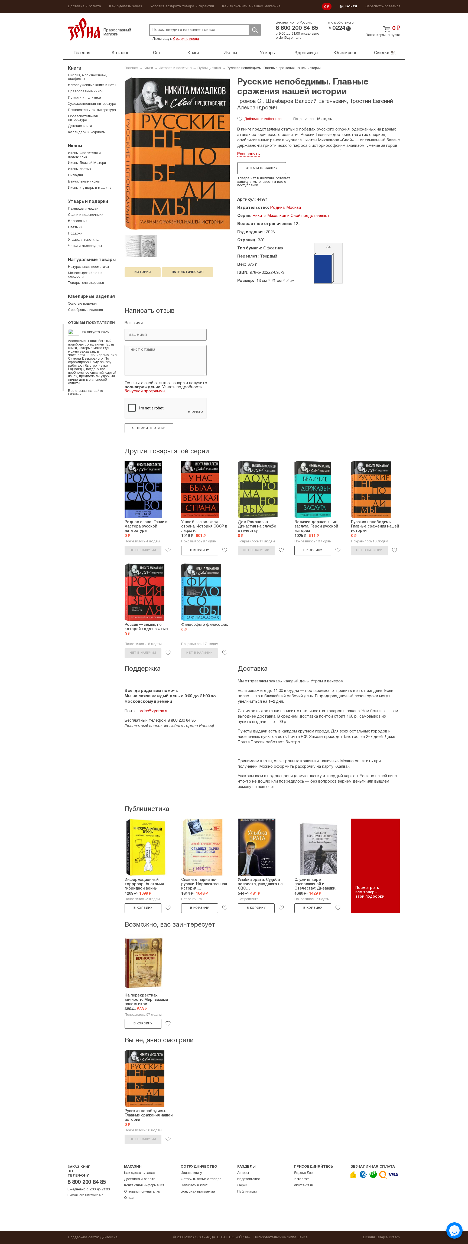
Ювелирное (345, 53)
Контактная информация (144, 1185)
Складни (75, 175)
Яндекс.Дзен (304, 1173)
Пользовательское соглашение (280, 1237)
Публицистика (209, 68)
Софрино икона (186, 39)
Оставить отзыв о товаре (201, 1179)
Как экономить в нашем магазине (251, 6)
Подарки (75, 233)
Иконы (230, 53)
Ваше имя (134, 323)
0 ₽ (327, 7)
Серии (242, 1185)
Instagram (302, 1179)
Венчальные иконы (84, 181)
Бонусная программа (198, 1191)
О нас (129, 1198)
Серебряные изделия (85, 310)
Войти (351, 6)
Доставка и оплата (84, 6)
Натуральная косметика (88, 267)
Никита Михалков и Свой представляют (291, 216)
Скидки (381, 53)
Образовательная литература (83, 118)
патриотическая (188, 272)
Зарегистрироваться (383, 6)
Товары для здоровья (86, 283)
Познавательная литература (92, 110)
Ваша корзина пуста (383, 35)
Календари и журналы (87, 132)
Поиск (255, 29)
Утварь (267, 53)
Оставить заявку (261, 168)
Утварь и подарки (88, 202)
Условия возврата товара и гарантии (182, 6)
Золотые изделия (82, 303)
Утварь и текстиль (83, 240)
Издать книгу (191, 1173)
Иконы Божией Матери (87, 163)
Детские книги (80, 126)
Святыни (75, 227)
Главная (82, 53)
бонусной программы (145, 391)
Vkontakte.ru (303, 1185)
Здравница (306, 53)
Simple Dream (388, 1237)
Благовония (77, 221)
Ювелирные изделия (91, 297)
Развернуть (248, 154)
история (142, 272)
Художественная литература (92, 104)
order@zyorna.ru (288, 38)
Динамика (109, 1237)
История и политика (175, 68)
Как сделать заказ (125, 6)
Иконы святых (79, 169)
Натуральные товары (92, 260)
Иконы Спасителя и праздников (84, 155)
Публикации (247, 1191)
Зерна (84, 29)
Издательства (248, 1179)
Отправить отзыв (148, 428)
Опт (157, 53)
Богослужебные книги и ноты (92, 85)
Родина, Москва (285, 208)
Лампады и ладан (83, 208)
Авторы (243, 1173)
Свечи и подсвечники (85, 215)
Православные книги (85, 91)
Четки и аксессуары (85, 246)
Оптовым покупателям (142, 1191)
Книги (193, 53)
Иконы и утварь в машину (89, 188)
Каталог (120, 53)
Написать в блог (194, 1185)
